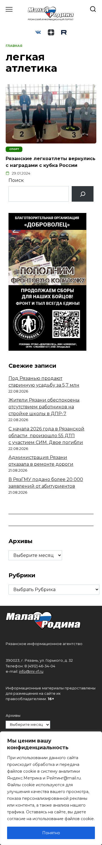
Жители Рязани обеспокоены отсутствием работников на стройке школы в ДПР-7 (44, 406)
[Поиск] (83, 194)
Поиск (16, 180)
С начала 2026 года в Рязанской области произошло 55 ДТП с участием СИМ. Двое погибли (46, 435)
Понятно (51, 832)
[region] (51, 788)
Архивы (13, 715)
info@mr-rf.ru (31, 671)
